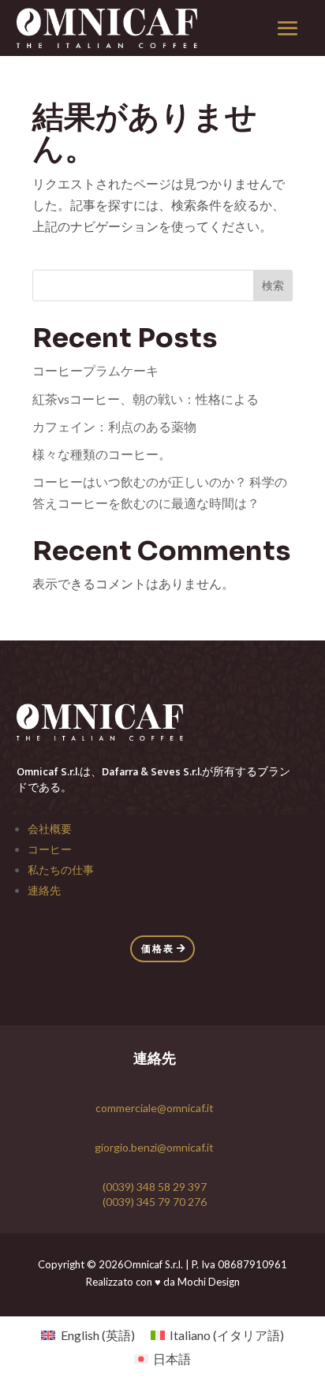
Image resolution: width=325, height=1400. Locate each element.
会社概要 (50, 828)
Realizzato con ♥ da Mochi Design (163, 1281)
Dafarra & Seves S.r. (149, 772)
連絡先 (44, 890)
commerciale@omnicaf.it (154, 1107)
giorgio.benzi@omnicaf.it (154, 1147)
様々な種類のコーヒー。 (101, 453)
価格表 (157, 948)
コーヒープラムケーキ (95, 370)
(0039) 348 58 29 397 (155, 1186)
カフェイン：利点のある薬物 (114, 426)
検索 (273, 285)
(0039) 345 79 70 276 (155, 1201)
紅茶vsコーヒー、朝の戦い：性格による (145, 398)
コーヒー (50, 849)
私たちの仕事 (61, 869)
